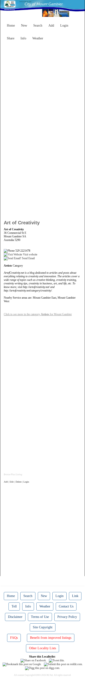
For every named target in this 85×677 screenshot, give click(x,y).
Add (51, 25)
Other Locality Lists (42, 648)
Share (10, 38)
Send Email (28, 258)
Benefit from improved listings (50, 637)
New (24, 25)
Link (75, 596)
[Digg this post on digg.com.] (42, 668)
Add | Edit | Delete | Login (16, 481)
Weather (37, 38)
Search (37, 25)
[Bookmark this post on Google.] (22, 664)
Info (23, 38)
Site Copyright (42, 627)
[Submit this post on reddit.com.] (63, 664)
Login (64, 25)
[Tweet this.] (57, 660)
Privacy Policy (67, 617)
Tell (14, 606)
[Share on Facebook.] (33, 660)
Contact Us (66, 606)
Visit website (29, 254)
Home (11, 25)
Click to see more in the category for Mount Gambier (38, 314)
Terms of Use (40, 617)
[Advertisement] (42, 85)
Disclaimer (15, 617)
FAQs (14, 637)
